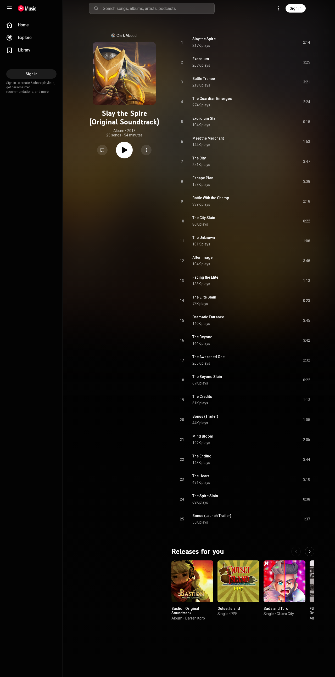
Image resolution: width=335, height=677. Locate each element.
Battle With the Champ (210, 198)
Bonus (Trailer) (205, 416)
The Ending (201, 456)
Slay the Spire (204, 39)
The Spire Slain (205, 496)
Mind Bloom (202, 436)
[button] (102, 150)
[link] (31, 25)
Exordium (200, 59)
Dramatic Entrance (208, 317)
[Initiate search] (96, 8)
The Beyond (202, 337)
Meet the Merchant (208, 138)
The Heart (200, 476)
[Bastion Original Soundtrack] (192, 581)
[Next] (309, 551)
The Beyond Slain (207, 377)
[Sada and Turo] (284, 581)
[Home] (27, 8)
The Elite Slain (204, 297)
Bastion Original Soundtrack (185, 610)
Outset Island (228, 608)
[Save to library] (102, 150)
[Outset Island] (238, 581)
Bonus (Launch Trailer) (211, 516)
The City (199, 158)
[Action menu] (146, 150)
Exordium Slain (205, 118)
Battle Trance (203, 79)
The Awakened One (208, 357)
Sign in (296, 8)
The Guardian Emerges (212, 98)
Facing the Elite (205, 277)
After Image (202, 257)
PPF (234, 614)
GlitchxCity (285, 614)
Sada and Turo (276, 608)
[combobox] (158, 8)
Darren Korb (195, 618)
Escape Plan (202, 178)
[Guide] (9, 8)
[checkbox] (306, 42)
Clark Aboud (126, 35)
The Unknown (203, 238)
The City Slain (203, 218)
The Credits (202, 396)
